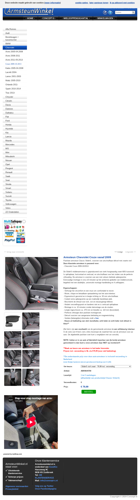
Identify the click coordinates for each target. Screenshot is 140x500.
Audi (7, 33)
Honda (8, 124)
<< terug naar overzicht (14, 251)
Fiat (7, 117)
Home (30, 18)
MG (7, 148)
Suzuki (8, 196)
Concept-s (48, 18)
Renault (8, 172)
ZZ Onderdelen (12, 212)
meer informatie (52, 3)
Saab (7, 176)
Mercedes (9, 144)
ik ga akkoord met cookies (122, 3)
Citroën (8, 101)
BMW (8, 43)
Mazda (8, 140)
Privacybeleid (11, 489)
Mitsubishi (9, 156)
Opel (7, 164)
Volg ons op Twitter (44, 486)
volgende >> (130, 251)
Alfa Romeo (10, 29)
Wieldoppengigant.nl (76, 18)
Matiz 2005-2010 (12, 80)
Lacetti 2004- (11, 72)
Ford (7, 120)
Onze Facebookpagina (45, 489)
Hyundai (9, 128)
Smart (8, 188)
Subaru (8, 192)
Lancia (8, 136)
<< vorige (119, 251)
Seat (7, 180)
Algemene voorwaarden (16, 486)
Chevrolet (9, 47)
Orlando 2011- (11, 84)
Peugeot (9, 168)
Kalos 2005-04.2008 (14, 68)
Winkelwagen (105, 18)
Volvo (7, 208)
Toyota (8, 200)
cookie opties (82, 3)
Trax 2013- (10, 93)
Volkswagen (10, 204)
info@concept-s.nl (49, 480)
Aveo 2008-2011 (12, 55)
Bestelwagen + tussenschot (12, 38)
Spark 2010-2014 (13, 88)
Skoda (8, 184)
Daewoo (9, 109)
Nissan (8, 160)
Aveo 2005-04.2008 (14, 51)
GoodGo (53, 467)
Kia (6, 132)
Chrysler (9, 97)
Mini (7, 152)
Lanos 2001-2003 (13, 76)
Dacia (8, 105)
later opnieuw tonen (98, 3)
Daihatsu (9, 113)
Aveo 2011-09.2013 (14, 60)
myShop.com (17, 454)
